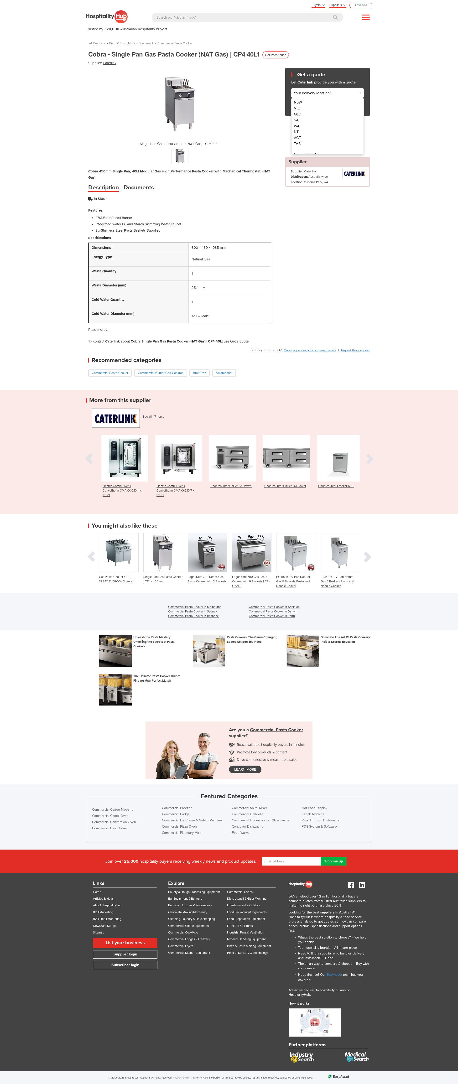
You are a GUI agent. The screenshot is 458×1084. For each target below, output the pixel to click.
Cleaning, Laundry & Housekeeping (191, 919)
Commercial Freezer (177, 808)
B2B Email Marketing (107, 919)
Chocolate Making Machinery (187, 912)
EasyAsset (334, 975)
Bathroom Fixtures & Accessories (190, 905)
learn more (245, 769)
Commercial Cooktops (183, 932)
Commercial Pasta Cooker (175, 43)
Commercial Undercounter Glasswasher (261, 820)
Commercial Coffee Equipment (188, 926)
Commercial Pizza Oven (179, 827)
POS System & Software (319, 827)
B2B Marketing (103, 912)
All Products (97, 43)
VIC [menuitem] (297, 108)
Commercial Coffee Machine (112, 810)
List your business (125, 943)
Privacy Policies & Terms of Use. (190, 1077)
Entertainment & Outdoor (243, 905)
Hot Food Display (314, 808)
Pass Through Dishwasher (321, 820)
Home (97, 892)
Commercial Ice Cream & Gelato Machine (192, 820)
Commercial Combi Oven (110, 816)
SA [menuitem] (296, 120)
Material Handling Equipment (246, 939)
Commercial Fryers (180, 946)
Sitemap (98, 932)
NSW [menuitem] (298, 102)
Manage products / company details (310, 350)
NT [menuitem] (296, 132)
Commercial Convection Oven (114, 822)
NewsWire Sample (105, 926)
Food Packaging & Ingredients (247, 912)
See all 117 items (153, 417)
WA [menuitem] (297, 126)
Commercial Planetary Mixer (182, 833)
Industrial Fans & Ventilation (245, 932)
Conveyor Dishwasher (248, 827)
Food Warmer (242, 833)
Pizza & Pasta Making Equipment (131, 43)
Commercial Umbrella (247, 814)
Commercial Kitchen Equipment (189, 953)
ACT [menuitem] (297, 137)
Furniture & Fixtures (240, 926)
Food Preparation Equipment (246, 919)
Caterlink (109, 63)
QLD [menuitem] (297, 114)
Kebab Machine (313, 814)
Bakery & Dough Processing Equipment (194, 892)
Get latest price (275, 54)
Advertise (360, 5)
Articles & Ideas (103, 899)
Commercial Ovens (240, 892)
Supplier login (125, 954)
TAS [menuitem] (297, 143)
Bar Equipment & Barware (185, 899)
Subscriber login (125, 965)
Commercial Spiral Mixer (249, 808)
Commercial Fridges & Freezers (189, 939)
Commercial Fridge (176, 814)
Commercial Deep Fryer (109, 828)
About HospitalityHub (107, 905)
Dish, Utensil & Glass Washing (246, 899)
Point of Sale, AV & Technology (247, 953)
